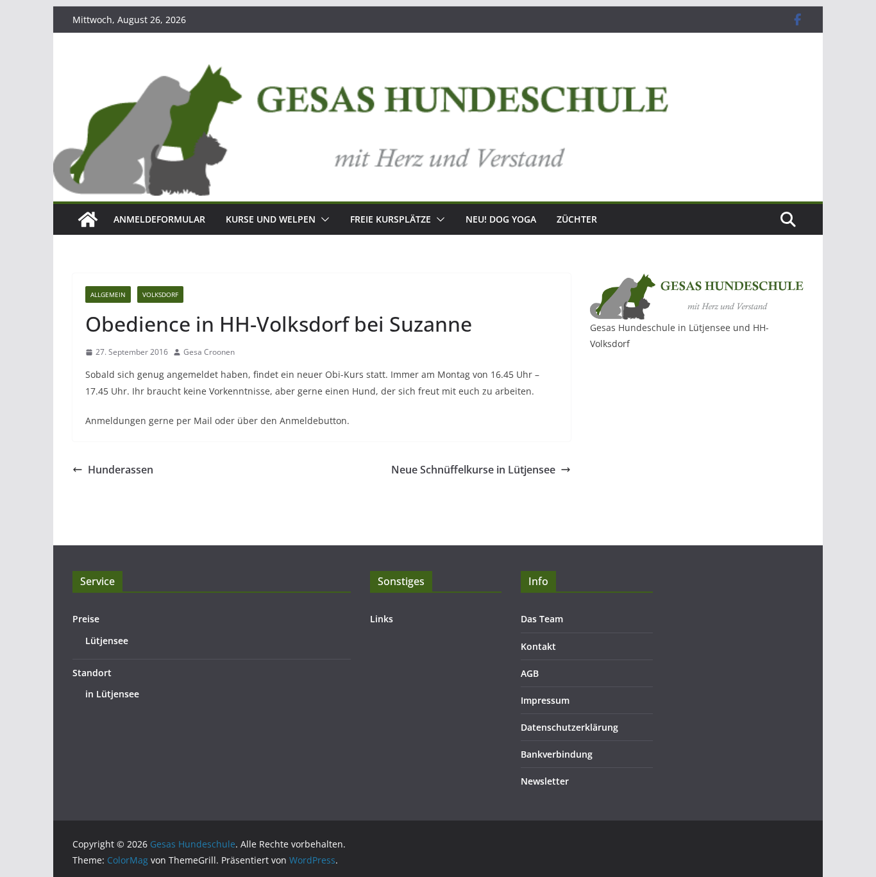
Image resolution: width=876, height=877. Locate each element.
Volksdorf (160, 294)
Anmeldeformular (159, 219)
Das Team (542, 619)
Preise (85, 619)
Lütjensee (106, 640)
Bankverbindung (557, 754)
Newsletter (545, 781)
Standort (92, 673)
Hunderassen (120, 470)
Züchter (577, 219)
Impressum (545, 700)
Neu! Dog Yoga (501, 219)
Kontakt (538, 646)
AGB (530, 673)
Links (381, 619)
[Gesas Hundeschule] (87, 219)
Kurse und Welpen (271, 219)
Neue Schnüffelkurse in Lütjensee (473, 470)
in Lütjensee (112, 694)
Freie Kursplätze (390, 219)
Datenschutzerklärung (569, 727)
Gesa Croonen (209, 351)
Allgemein (108, 294)
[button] (323, 219)
